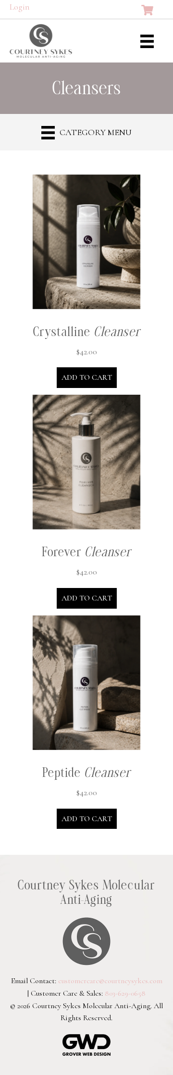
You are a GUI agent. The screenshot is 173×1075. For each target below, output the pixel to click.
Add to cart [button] (87, 377)
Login (20, 6)
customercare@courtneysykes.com (110, 981)
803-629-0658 (125, 993)
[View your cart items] (147, 10)
